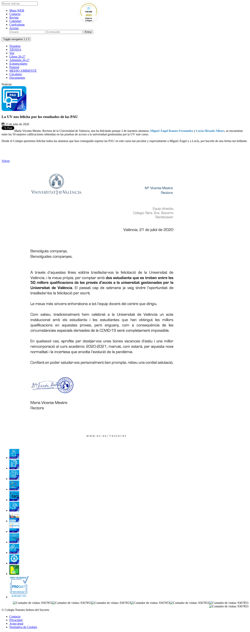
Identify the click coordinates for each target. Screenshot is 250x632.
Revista (14, 17)
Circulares (15, 74)
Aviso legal (16, 623)
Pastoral (14, 67)
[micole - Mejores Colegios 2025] (97, 12)
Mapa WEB (16, 10)
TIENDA (15, 49)
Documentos (17, 77)
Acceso (14, 28)
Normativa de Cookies (23, 627)
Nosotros (15, 46)
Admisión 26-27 (19, 60)
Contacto (15, 14)
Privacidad (15, 620)
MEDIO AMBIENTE (23, 70)
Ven (11, 53)
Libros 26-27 (17, 56)
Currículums (17, 24)
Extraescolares (18, 63)
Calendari (15, 21)
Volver (6, 161)
